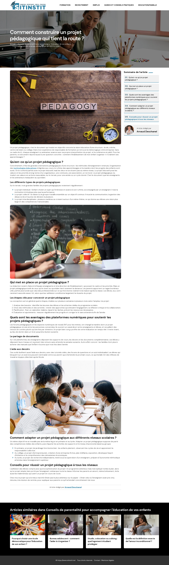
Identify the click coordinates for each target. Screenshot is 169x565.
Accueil (12, 44)
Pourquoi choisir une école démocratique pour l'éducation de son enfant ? (27, 541)
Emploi (96, 5)
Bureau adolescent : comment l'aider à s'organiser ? (64, 540)
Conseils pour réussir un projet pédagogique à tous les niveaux (141, 118)
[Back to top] (163, 559)
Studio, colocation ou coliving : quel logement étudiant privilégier (103, 541)
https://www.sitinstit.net (66, 560)
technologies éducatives (25, 168)
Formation (65, 5)
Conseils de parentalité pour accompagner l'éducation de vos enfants (44, 44)
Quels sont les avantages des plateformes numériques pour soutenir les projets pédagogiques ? (141, 97)
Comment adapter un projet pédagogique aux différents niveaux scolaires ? (140, 108)
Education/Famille (147, 5)
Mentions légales (107, 560)
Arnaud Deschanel (147, 131)
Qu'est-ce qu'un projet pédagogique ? (136, 78)
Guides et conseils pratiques (119, 5)
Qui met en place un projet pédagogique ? (138, 87)
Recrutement (81, 5)
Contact (97, 560)
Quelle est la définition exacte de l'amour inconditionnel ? (140, 540)
